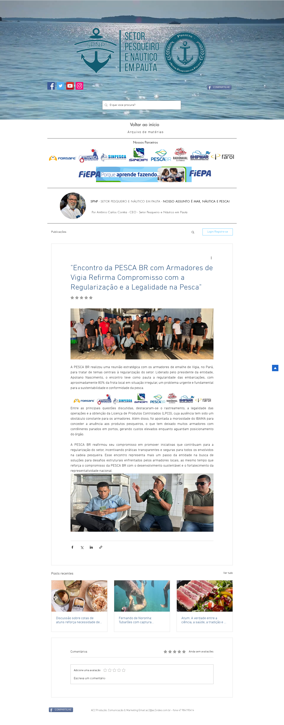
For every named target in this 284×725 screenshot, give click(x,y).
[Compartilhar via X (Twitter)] (82, 547)
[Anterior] (13, 60)
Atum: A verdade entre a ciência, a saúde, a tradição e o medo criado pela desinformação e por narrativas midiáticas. (204, 620)
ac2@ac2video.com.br (158, 705)
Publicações (58, 232)
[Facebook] (51, 86)
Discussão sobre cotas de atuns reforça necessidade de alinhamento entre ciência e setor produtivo (78, 620)
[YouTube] (70, 86)
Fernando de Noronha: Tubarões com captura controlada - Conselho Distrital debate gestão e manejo (141, 620)
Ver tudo (228, 573)
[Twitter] (60, 86)
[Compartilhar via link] (101, 547)
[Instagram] (79, 86)
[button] (193, 231)
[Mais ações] (211, 257)
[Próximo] (271, 60)
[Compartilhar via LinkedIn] (91, 547)
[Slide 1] (142, 112)
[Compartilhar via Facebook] (72, 547)
